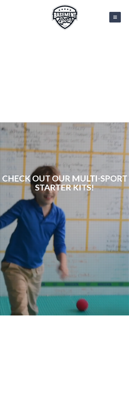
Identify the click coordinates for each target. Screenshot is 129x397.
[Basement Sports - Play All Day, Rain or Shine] (64, 17)
